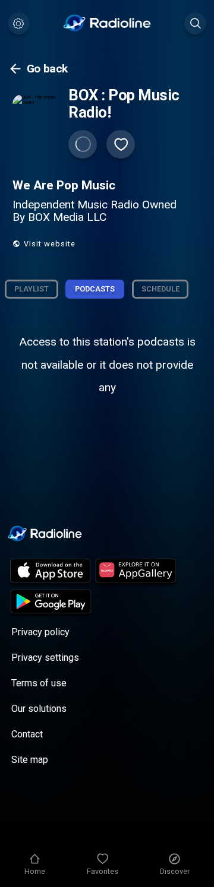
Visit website (49, 243)
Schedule (160, 288)
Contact (27, 734)
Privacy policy (40, 632)
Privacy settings (45, 657)
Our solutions (39, 708)
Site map (29, 759)
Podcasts (95, 288)
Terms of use (39, 683)
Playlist (31, 288)
